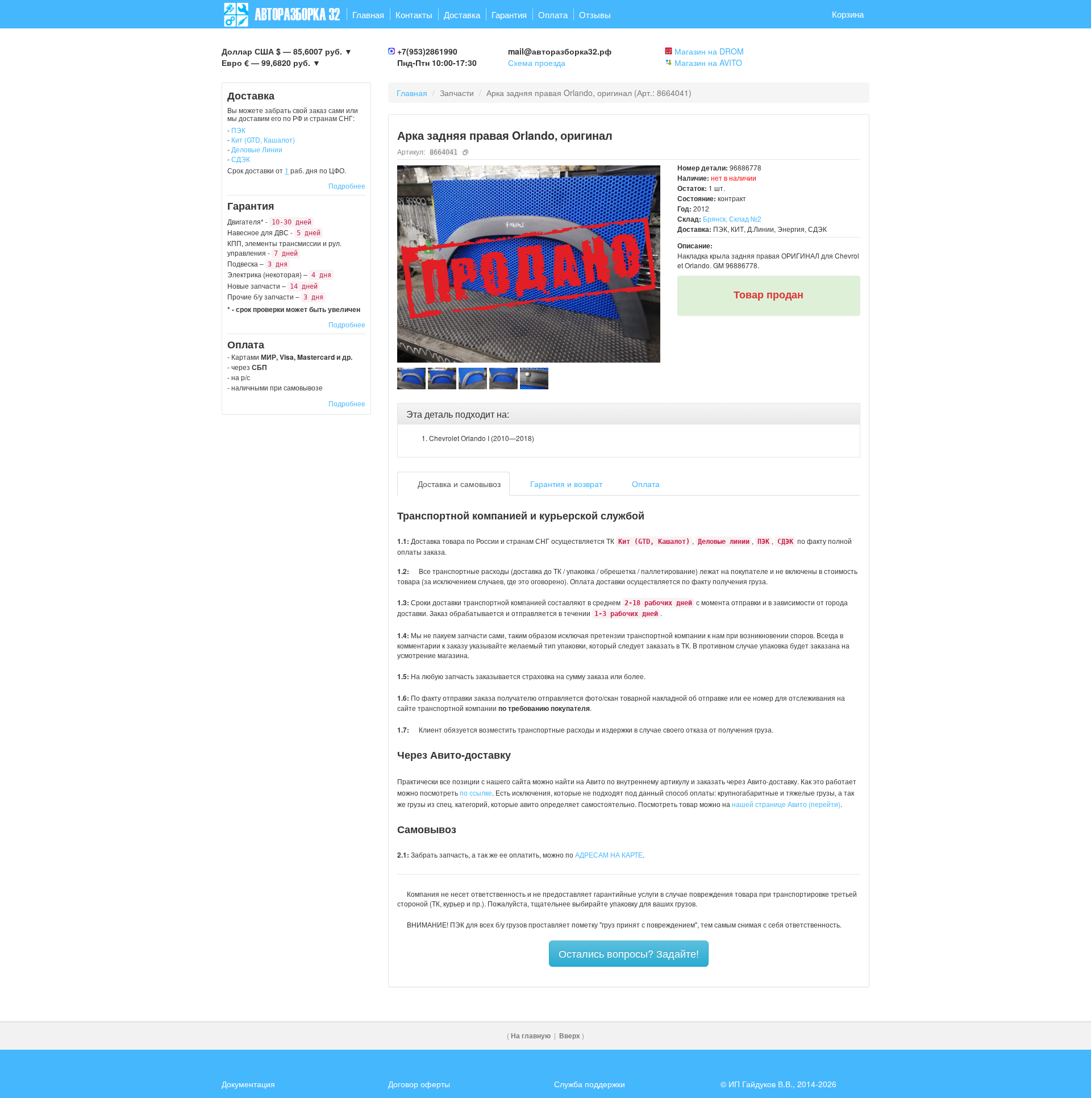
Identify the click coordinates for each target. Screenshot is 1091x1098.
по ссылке (476, 792)
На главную (531, 1036)
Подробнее (346, 185)
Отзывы (595, 14)
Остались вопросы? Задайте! (629, 953)
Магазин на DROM (709, 51)
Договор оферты (419, 1083)
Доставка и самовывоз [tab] (458, 483)
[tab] (629, 414)
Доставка (462, 14)
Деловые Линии (256, 149)
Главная (368, 14)
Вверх (569, 1036)
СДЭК (240, 159)
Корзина (848, 14)
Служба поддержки (589, 1083)
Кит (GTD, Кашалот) (263, 139)
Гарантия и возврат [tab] (565, 483)
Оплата (553, 14)
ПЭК (238, 130)
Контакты (413, 14)
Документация (248, 1083)
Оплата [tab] (645, 483)
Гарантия (509, 14)
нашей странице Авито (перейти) (786, 804)
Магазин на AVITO (708, 62)
